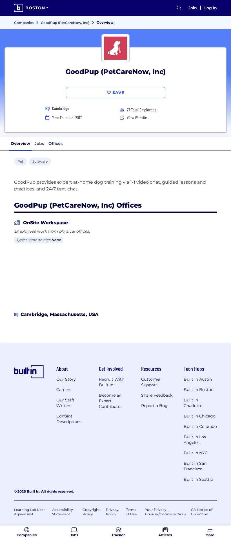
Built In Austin (198, 379)
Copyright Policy (91, 511)
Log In (210, 7)
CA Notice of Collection (201, 511)
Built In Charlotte (193, 402)
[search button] (179, 8)
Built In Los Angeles (195, 439)
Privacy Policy (112, 511)
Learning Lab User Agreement (29, 511)
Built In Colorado (200, 426)
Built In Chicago (200, 416)
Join (192, 7)
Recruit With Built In (111, 382)
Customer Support (151, 382)
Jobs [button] (39, 143)
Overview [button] (20, 143)
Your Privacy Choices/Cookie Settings (165, 511)
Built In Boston (199, 389)
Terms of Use (131, 511)
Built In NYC (196, 452)
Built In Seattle (198, 479)
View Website (137, 117)
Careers (63, 389)
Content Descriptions (68, 419)
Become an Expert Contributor (110, 401)
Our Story (66, 379)
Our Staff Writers (65, 402)
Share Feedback (156, 395)
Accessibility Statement (62, 511)
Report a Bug (154, 405)
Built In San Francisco (195, 466)
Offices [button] (55, 143)
